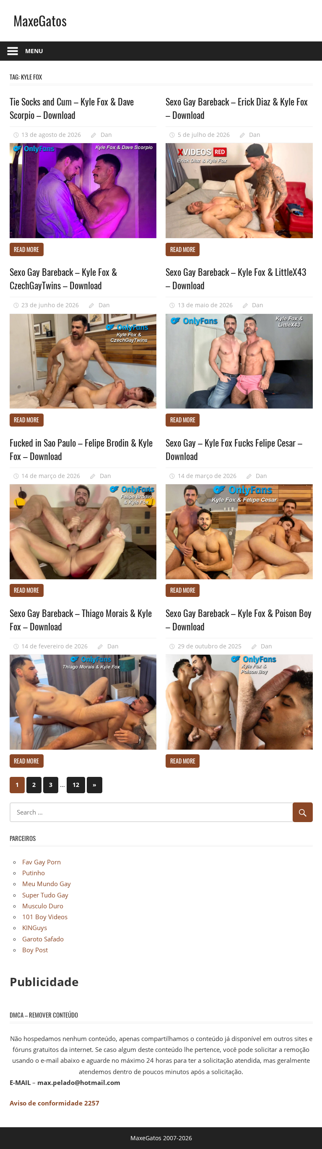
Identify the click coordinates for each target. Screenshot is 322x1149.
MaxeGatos (40, 20)
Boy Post (35, 950)
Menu (34, 51)
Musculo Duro (42, 906)
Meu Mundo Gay (46, 883)
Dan (106, 135)
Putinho (33, 873)
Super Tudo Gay (45, 895)
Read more (26, 249)
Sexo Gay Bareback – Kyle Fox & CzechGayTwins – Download (63, 278)
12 (76, 785)
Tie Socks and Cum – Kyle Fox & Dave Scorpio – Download (72, 108)
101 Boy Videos (45, 917)
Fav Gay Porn (41, 862)
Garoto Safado (43, 939)
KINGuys (34, 927)
